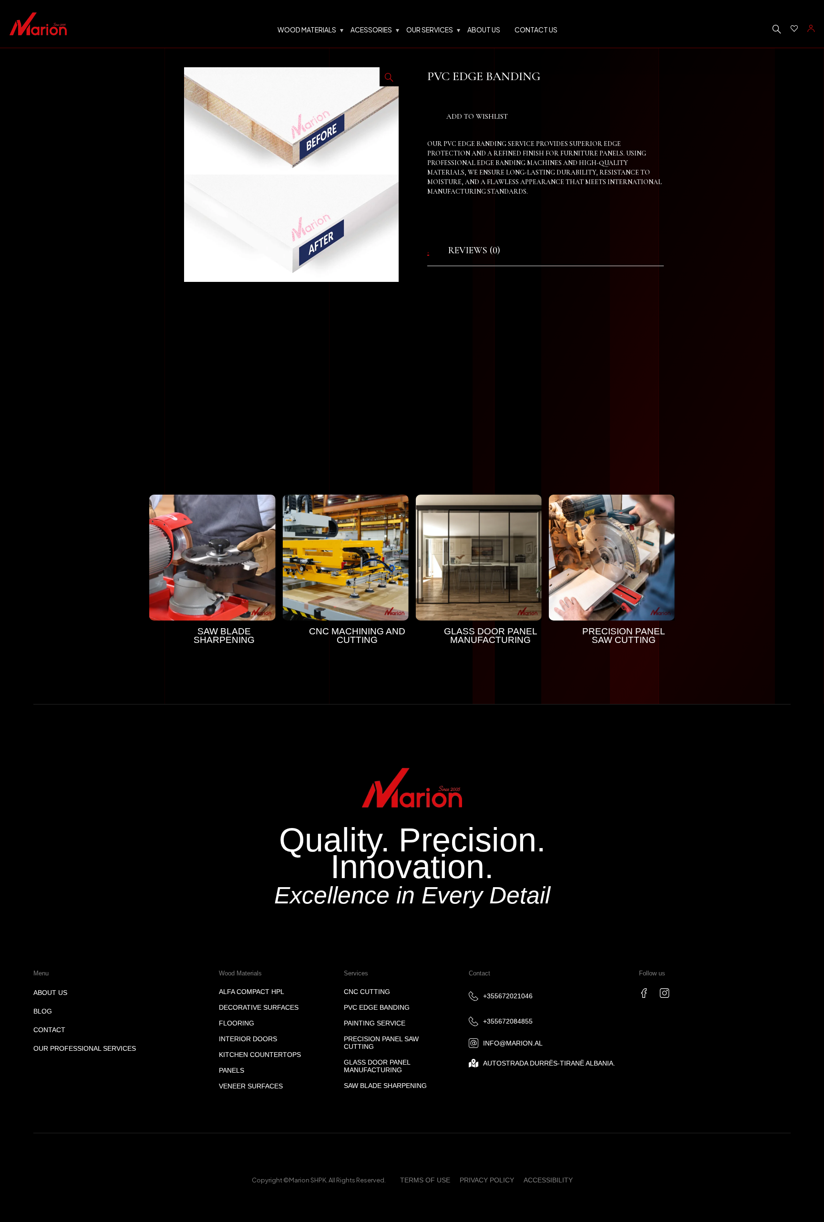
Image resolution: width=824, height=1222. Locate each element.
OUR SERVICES (429, 29)
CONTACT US (536, 29)
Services (356, 973)
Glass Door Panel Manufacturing (490, 635)
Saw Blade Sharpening (224, 635)
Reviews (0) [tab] (474, 250)
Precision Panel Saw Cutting (623, 635)
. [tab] (428, 250)
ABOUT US (483, 29)
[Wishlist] (794, 28)
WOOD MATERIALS (307, 29)
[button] (389, 76)
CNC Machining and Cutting (357, 635)
